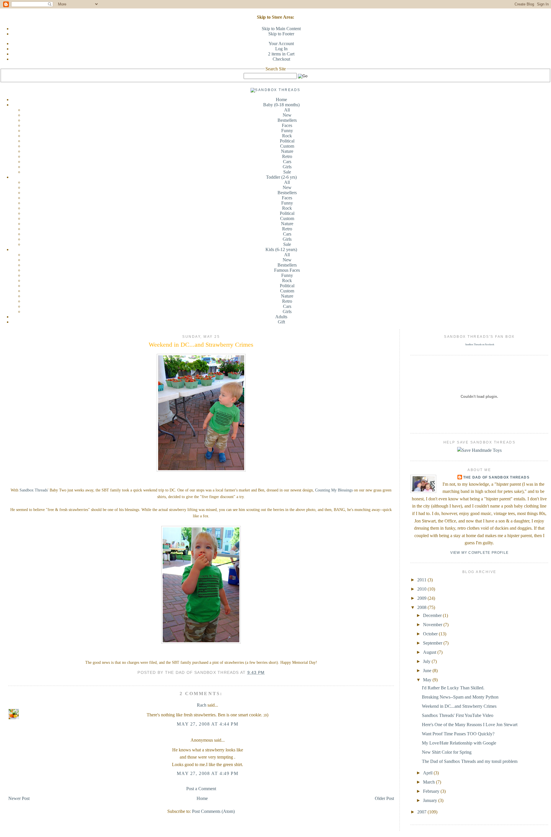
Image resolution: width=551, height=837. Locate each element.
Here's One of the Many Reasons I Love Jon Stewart (469, 724)
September (433, 643)
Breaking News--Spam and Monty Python (460, 697)
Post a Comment (201, 788)
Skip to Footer (281, 33)
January (430, 800)
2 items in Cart (281, 53)
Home (281, 99)
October (431, 633)
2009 (422, 598)
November (433, 624)
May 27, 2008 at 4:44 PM (207, 724)
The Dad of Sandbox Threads (496, 477)
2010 (422, 589)
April (428, 772)
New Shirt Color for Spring (447, 752)
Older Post (384, 798)
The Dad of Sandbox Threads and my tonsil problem (469, 761)
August (430, 652)
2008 (422, 607)
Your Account (281, 43)
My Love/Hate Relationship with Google (459, 742)
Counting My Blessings (334, 490)
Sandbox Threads (34, 490)
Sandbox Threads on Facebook (479, 344)
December (433, 615)
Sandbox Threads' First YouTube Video (457, 715)
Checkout (281, 59)
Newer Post (19, 798)
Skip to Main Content (281, 28)
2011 (422, 579)
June (427, 670)
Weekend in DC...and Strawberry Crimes (201, 344)
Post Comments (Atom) (213, 811)
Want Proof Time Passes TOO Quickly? (458, 733)
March (429, 782)
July (427, 661)
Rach (201, 705)
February (432, 791)
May (427, 679)
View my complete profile (479, 553)
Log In (281, 48)
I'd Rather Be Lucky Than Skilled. (453, 687)
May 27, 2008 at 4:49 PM (207, 773)
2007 (422, 811)
